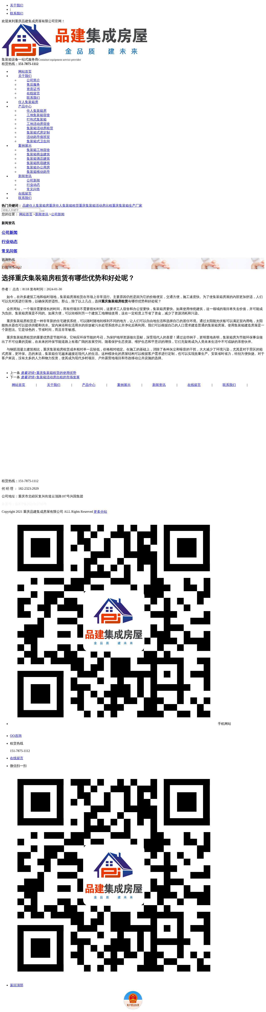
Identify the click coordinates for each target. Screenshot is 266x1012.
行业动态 (33, 185)
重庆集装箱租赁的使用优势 (48, 373)
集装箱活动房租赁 (40, 128)
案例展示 (25, 145)
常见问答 (33, 189)
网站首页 (25, 71)
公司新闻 (33, 180)
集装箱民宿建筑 (38, 163)
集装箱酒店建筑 (38, 158)
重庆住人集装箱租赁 (64, 205)
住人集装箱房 (28, 102)
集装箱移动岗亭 (38, 171)
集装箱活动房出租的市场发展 (50, 377)
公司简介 (33, 80)
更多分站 (100, 511)
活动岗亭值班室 (38, 137)
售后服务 (33, 84)
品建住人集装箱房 (35, 205)
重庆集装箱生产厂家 (127, 205)
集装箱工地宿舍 (38, 150)
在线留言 (33, 93)
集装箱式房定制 (38, 132)
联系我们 (16, 13)
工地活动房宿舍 (38, 124)
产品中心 (25, 106)
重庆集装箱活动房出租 (95, 205)
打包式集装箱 (37, 119)
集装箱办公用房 (38, 167)
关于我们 (16, 5)
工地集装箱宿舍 (38, 115)
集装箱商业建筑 (38, 154)
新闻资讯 (25, 176)
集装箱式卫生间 (38, 141)
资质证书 (33, 89)
